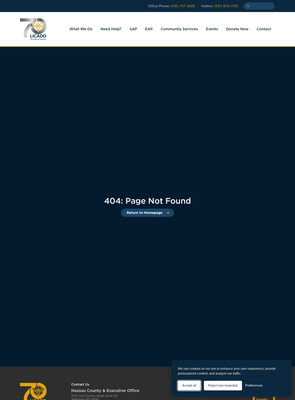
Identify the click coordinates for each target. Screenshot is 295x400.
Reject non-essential (223, 385)
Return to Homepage (144, 212)
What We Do (81, 28)
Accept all (189, 385)
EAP (149, 28)
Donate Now (237, 28)
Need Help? (111, 28)
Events (212, 28)
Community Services (179, 28)
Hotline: (219, 6)
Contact (264, 28)
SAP (133, 28)
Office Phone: (171, 6)
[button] (246, 6)
